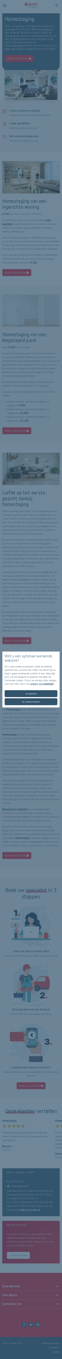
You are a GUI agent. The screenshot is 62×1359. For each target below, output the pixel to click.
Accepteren (31, 693)
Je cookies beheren (31, 701)
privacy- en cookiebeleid (42, 683)
